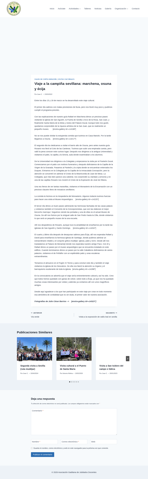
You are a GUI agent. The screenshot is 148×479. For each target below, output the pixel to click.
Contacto (136, 9)
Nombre (36, 442)
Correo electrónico (70, 442)
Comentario (37, 411)
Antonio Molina (68, 373)
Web (93, 442)
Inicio (52, 9)
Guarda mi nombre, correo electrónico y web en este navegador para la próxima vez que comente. (70, 448)
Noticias (97, 9)
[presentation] (34, 349)
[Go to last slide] (20, 358)
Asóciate (61, 9)
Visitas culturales (66, 79)
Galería (108, 9)
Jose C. (39, 94)
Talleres (87, 9)
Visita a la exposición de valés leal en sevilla (98, 315)
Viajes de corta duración (45, 79)
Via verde (36, 315)
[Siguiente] (127, 358)
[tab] (69, 381)
